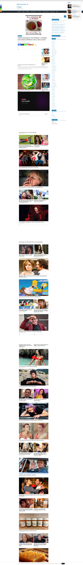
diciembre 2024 (54, 66)
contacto (27, 11)
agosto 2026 (53, 40)
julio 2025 (53, 56)
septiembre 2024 (54, 70)
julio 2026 (53, 42)
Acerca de (19, 11)
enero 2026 (53, 49)
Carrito (23, 11)
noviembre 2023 (54, 84)
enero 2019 (53, 107)
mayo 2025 (53, 59)
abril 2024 (53, 77)
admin (25, 41)
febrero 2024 (53, 80)
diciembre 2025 (54, 50)
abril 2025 (53, 60)
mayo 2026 (53, 45)
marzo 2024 (53, 79)
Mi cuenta (39, 11)
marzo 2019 (53, 104)
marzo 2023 (53, 94)
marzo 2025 (53, 62)
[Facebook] (19, 44)
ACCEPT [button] (63, 563)
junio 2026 (53, 43)
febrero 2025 (53, 63)
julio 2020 (53, 97)
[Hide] (0, 12)
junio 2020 (53, 99)
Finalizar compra (34, 11)
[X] (22, 44)
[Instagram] (28, 44)
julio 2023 (53, 89)
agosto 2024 (53, 72)
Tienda (57, 11)
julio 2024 (53, 73)
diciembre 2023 (54, 83)
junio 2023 (53, 90)
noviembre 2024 (54, 67)
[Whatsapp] (25, 44)
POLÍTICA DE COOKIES (46, 11)
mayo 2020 (53, 100)
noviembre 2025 (54, 52)
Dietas (53, 112)
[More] (32, 44)
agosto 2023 (53, 87)
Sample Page (52, 11)
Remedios (53, 115)
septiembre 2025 (54, 53)
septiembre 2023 (54, 86)
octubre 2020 (54, 96)
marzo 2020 (53, 103)
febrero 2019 (53, 106)
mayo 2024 (53, 76)
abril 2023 (53, 93)
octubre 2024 (54, 69)
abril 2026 (53, 46)
